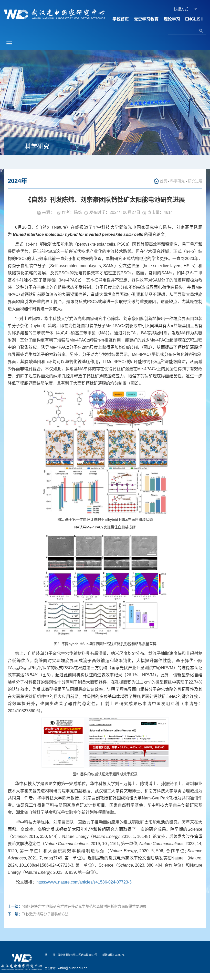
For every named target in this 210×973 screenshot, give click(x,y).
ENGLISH (194, 19)
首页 (163, 181)
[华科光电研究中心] (54, 14)
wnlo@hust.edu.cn (73, 968)
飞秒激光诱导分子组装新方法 (45, 914)
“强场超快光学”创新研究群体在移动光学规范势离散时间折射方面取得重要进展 (84, 906)
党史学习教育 (146, 19)
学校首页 (120, 19)
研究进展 (195, 181)
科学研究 (177, 181)
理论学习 (172, 19)
